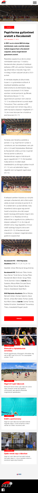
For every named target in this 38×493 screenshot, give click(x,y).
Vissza (19, 318)
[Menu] (35, 2)
